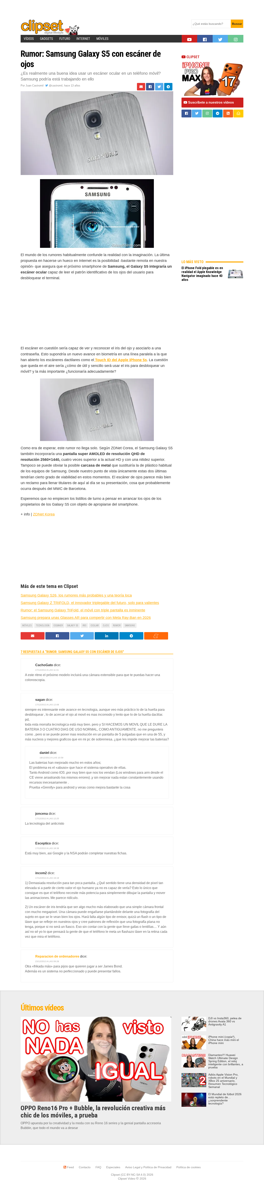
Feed (70, 1167)
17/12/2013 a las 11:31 (47, 670)
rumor (116, 625)
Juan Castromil (35, 85)
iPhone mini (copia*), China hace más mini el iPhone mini (223, 1040)
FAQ (98, 1167)
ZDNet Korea (44, 514)
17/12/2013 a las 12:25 (47, 818)
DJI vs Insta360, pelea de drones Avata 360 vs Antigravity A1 (225, 1021)
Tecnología (42, 625)
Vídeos (29, 39)
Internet (83, 39)
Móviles (102, 39)
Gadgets (46, 39)
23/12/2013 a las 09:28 (47, 961)
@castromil (55, 85)
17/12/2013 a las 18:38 (47, 848)
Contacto (85, 1167)
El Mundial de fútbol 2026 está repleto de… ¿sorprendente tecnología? (225, 1099)
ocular (95, 625)
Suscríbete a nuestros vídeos (210, 102)
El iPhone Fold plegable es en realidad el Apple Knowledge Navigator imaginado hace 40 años (202, 274)
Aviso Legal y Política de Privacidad (148, 1167)
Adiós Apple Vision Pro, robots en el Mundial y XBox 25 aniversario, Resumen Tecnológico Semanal (223, 1081)
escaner (58, 625)
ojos (106, 625)
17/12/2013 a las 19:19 (47, 878)
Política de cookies (188, 1167)
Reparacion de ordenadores (57, 956)
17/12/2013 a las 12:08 (47, 705)
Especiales (113, 1167)
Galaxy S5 (72, 625)
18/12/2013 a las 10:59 (51, 758)
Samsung (130, 625)
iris (84, 625)
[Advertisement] (96, 9)
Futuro (64, 39)
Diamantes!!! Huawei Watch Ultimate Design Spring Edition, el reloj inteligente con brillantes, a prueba (225, 1061)
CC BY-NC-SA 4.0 (133, 1174)
